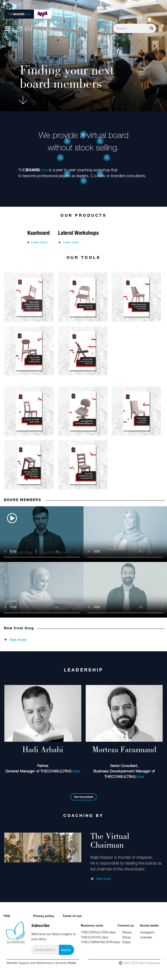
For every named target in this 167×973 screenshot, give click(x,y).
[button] (83, 796)
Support (23, 963)
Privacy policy (43, 916)
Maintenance (45, 963)
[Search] (151, 28)
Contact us (126, 925)
